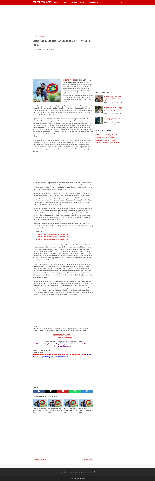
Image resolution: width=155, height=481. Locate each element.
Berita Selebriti (94, 2)
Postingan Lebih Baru (40, 459)
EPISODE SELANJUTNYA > (62, 335)
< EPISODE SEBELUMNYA (63, 337)
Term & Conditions (75, 472)
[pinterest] (63, 391)
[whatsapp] (75, 391)
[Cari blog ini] (121, 2)
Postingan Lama (87, 459)
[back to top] (151, 477)
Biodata (63, 2)
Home (56, 2)
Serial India (73, 2)
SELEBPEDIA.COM (42, 2)
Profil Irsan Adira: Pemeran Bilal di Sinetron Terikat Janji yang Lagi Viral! (113, 98)
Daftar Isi (83, 2)
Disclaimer (84, 472)
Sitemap (66, 472)
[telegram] (87, 391)
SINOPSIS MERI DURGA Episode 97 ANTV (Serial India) (53, 236)
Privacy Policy (92, 472)
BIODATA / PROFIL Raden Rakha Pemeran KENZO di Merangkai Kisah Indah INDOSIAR (113, 109)
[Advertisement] (77, 19)
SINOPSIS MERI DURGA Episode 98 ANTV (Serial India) (53, 234)
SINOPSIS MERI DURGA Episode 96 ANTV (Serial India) (53, 239)
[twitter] (51, 391)
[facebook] (39, 391)
